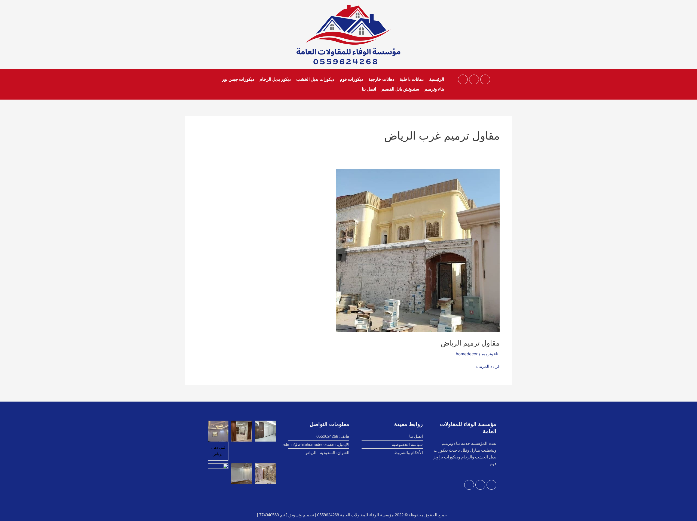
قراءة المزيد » (488, 366)
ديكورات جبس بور (238, 79)
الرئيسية (436, 79)
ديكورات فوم (351, 79)
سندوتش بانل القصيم (400, 89)
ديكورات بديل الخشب (315, 79)
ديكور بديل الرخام (275, 79)
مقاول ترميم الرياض (470, 343)
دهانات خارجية (381, 79)
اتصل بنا (369, 89)
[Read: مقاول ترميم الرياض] (418, 250)
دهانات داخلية (412, 79)
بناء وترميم (434, 89)
